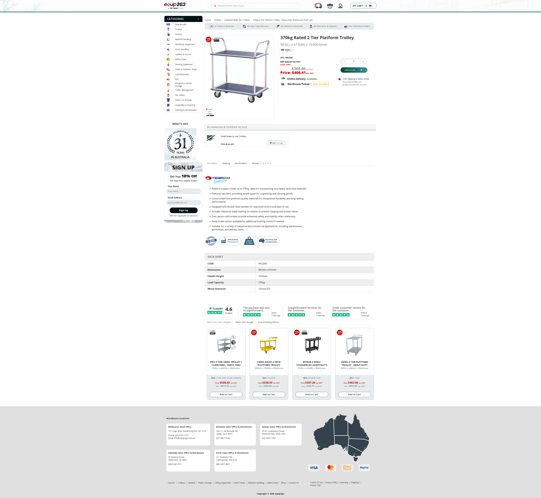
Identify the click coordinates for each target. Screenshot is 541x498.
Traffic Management (184, 90)
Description (212, 163)
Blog (283, 482)
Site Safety (180, 95)
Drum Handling (182, 49)
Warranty (344, 482)
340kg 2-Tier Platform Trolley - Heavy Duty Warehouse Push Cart (354, 364)
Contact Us (294, 482)
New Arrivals (180, 24)
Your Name (173, 186)
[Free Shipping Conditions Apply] (318, 5)
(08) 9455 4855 (223, 464)
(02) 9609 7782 (269, 438)
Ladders (191, 482)
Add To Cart (277, 143)
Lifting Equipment (223, 482)
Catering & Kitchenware (186, 110)
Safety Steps (180, 59)
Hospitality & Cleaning (185, 105)
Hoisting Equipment (184, 64)
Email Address (175, 197)
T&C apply (363, 85)
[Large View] (210, 112)
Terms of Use (316, 482)
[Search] (215, 6)
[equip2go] (174, 5)
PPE (177, 79)
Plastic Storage (205, 482)
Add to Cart (352, 70)
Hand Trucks (239, 482)
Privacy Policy (331, 482)
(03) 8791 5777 (182, 435)
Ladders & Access (183, 54)
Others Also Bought (244, 322)
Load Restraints (182, 74)
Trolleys (178, 29)
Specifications (241, 163)
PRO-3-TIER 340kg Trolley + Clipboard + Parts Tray (226, 363)
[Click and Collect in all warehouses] (330, 5)
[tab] (183, 19)
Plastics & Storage (183, 100)
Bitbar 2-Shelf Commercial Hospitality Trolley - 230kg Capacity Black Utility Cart (311, 364)
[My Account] (340, 5)
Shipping (226, 163)
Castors (178, 34)
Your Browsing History (268, 322)
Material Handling (183, 39)
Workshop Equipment (185, 44)
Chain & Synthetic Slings (186, 69)
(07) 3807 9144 (223, 438)
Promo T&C (315, 485)
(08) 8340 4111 (175, 464)
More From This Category (219, 322)
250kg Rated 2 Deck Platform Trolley (269, 363)
